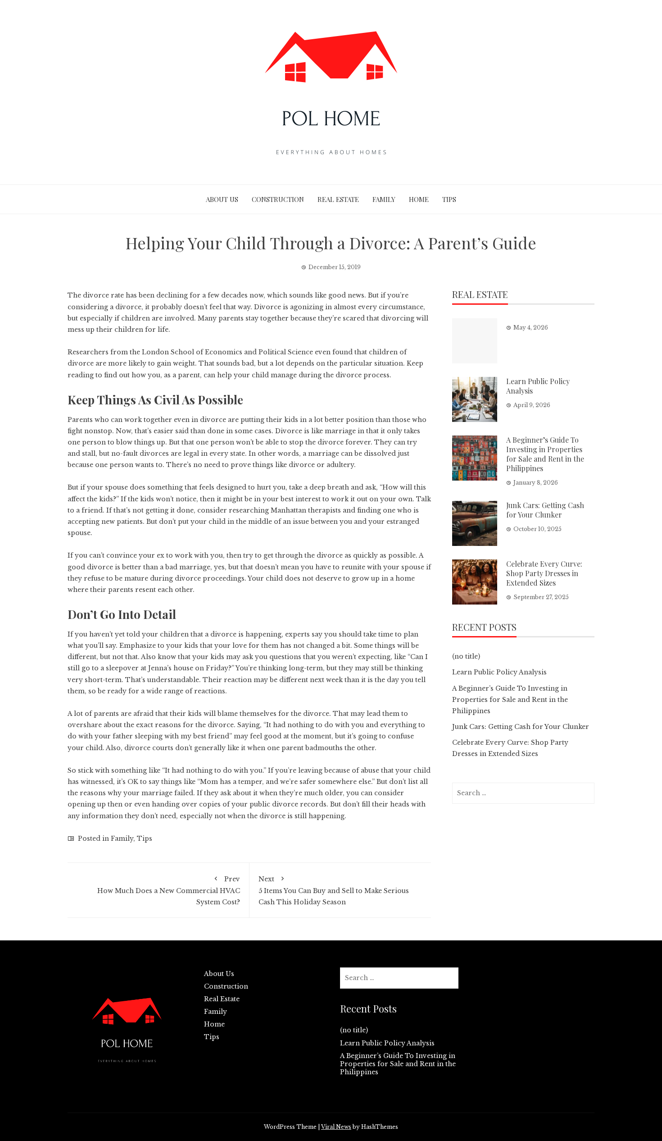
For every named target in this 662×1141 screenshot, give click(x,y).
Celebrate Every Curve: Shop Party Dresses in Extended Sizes (544, 573)
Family (383, 199)
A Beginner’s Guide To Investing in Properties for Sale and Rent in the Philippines (545, 453)
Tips (449, 199)
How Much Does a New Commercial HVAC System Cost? (168, 890)
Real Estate (338, 199)
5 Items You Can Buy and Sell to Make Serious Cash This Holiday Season (333, 890)
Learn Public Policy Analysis (538, 385)
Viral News (336, 1126)
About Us (222, 199)
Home (419, 199)
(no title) (466, 656)
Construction (278, 199)
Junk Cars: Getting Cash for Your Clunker (545, 509)
